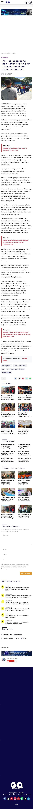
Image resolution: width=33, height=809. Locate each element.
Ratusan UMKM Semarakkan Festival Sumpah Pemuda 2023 (15, 149)
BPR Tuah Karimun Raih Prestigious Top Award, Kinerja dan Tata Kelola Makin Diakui (17, 589)
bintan (24, 638)
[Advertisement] (16, 33)
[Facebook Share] (15, 378)
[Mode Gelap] (26, 2)
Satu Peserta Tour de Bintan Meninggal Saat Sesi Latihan (17, 616)
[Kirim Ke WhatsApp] (30, 378)
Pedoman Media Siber (9, 795)
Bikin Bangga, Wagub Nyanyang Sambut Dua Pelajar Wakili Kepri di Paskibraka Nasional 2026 (24, 460)
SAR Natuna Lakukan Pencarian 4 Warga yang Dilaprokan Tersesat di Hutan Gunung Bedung (24, 446)
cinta (17, 638)
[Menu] (2, 2)
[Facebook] (4, 798)
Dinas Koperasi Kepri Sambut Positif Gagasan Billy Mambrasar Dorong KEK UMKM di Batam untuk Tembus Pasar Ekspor (7, 446)
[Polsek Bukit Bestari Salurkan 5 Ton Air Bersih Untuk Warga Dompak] (8, 390)
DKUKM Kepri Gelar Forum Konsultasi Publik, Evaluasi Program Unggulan (23, 431)
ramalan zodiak (8, 638)
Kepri (15, 366)
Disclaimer (21, 795)
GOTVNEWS (8, 73)
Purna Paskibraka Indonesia (15, 369)
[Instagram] (15, 798)
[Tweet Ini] (19, 378)
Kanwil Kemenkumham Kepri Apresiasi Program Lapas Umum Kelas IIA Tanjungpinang (15, 242)
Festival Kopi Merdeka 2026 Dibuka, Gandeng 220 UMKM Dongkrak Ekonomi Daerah (25, 397)
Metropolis (4, 57)
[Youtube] (18, 798)
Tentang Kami (13, 793)
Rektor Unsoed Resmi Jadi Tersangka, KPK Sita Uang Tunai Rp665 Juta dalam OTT (19, 596)
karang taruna (6, 366)
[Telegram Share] (26, 378)
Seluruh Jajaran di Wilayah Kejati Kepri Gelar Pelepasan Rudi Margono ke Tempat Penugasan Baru (17, 334)
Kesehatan (18, 634)
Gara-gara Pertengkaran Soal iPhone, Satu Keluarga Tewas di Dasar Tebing (17, 603)
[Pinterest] (11, 798)
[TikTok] (25, 798)
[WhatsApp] (21, 798)
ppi (3, 369)
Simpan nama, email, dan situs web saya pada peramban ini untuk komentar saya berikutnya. (14, 566)
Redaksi (21, 793)
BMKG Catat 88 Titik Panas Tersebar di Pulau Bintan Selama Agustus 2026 (24, 453)
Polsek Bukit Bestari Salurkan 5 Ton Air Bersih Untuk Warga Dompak (7, 397)
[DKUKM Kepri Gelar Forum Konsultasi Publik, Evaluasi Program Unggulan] (25, 424)
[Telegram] (28, 798)
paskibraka (22, 366)
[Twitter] (8, 798)
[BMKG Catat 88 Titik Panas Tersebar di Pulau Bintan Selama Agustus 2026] (25, 492)
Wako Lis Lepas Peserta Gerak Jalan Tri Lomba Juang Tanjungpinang (18, 609)
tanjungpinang (6, 372)
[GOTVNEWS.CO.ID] (7, 2)
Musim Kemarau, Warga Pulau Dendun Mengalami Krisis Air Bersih (17, 623)
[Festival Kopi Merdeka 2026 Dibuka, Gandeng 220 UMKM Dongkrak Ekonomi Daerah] (25, 390)
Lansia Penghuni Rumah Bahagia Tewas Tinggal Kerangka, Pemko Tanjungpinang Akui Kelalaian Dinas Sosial (8, 414)
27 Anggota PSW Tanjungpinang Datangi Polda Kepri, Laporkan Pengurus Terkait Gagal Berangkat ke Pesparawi (24, 414)
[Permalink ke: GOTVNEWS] (2, 74)
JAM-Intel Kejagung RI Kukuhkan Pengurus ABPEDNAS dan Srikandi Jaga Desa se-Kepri (8, 453)
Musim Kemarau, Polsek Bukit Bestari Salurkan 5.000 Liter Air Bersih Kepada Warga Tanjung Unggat (7, 431)
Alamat (28, 795)
